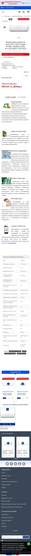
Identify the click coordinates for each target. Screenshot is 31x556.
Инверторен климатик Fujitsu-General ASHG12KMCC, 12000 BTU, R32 (9, 391)
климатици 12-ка (21, 353)
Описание (10, 97)
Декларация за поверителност (11, 551)
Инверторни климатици (17, 16)
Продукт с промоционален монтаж (13, 54)
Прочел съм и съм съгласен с (10, 541)
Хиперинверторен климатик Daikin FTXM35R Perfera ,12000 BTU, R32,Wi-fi (8, 450)
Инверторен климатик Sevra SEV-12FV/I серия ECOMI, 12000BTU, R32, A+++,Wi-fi (7, 426)
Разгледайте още (16, 372)
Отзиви (21, 97)
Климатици (7, 16)
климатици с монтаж (10, 353)
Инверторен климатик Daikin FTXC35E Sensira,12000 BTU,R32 (23, 391)
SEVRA (24, 351)
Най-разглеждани (7, 433)
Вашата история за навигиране (15, 405)
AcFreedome (12, 243)
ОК (28, 543)
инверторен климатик (15, 351)
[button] (10, 28)
